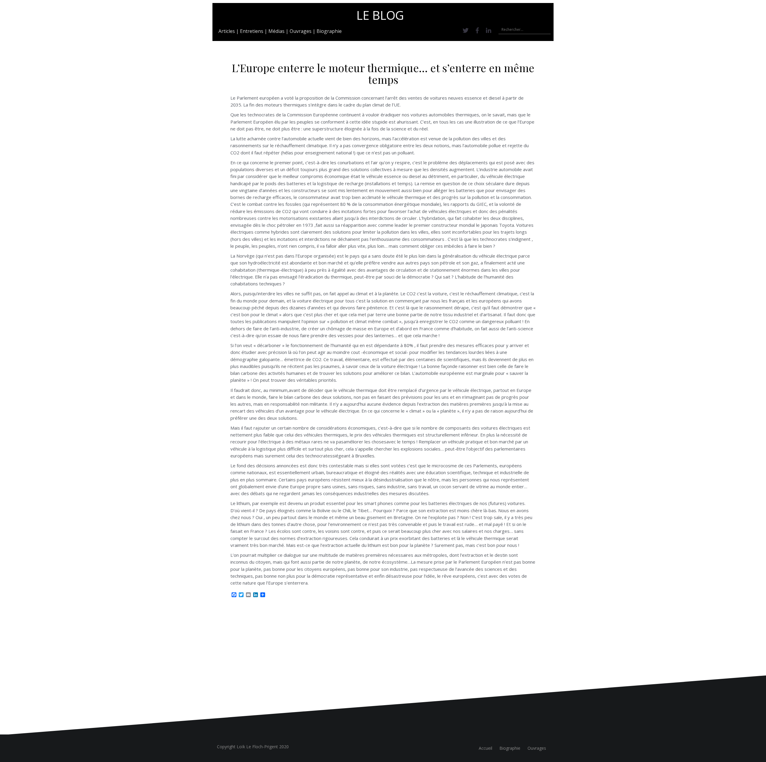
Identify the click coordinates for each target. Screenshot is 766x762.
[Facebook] (477, 30)
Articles (226, 31)
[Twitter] (466, 30)
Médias (276, 31)
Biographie (329, 31)
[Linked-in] (488, 30)
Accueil (485, 748)
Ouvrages (300, 31)
